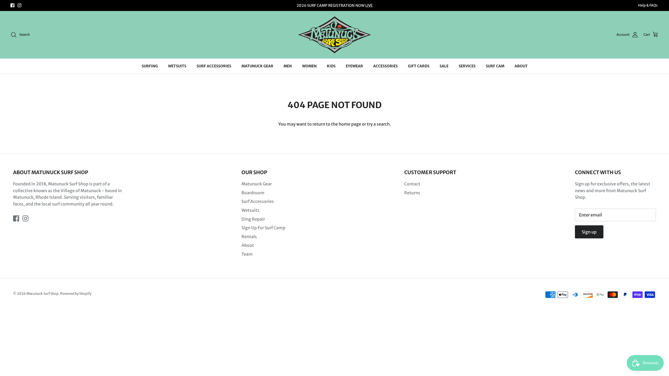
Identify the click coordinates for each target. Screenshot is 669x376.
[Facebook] (12, 5)
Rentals (249, 236)
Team (247, 254)
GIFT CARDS (418, 66)
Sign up (589, 231)
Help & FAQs (648, 5)
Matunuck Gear (256, 183)
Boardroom (252, 192)
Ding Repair (253, 219)
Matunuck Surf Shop (42, 293)
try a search (378, 124)
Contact (412, 183)
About (247, 245)
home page (350, 124)
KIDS (331, 66)
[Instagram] (19, 5)
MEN (288, 66)
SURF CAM (495, 66)
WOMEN (309, 66)
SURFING (150, 66)
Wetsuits (250, 210)
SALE (444, 66)
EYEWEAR (354, 66)
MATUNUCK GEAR (257, 66)
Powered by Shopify (75, 293)
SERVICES (467, 66)
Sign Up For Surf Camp (263, 227)
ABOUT (521, 66)
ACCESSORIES (385, 66)
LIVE (369, 5)
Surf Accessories (257, 201)
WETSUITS (177, 66)
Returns (412, 192)
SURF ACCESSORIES (214, 66)
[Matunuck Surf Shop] (334, 34)
